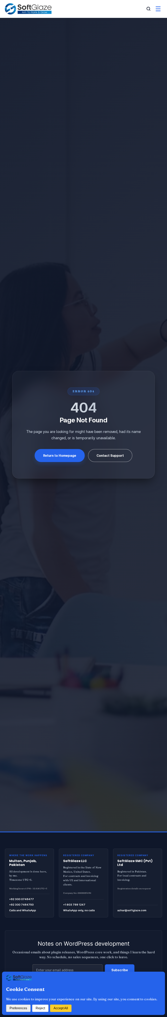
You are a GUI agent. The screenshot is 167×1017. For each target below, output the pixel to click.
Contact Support (110, 455)
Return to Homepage (59, 455)
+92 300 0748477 (21, 899)
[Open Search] (148, 8)
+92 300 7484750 (21, 904)
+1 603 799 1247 (74, 904)
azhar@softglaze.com (131, 910)
